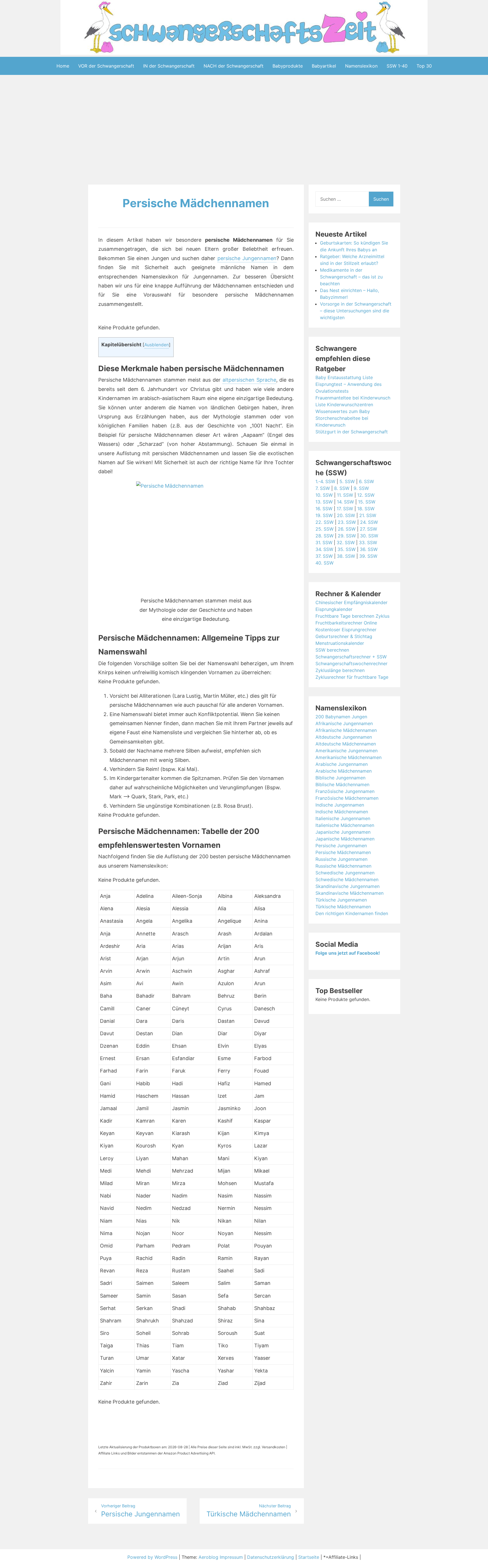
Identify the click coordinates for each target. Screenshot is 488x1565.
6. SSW (366, 481)
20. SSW (346, 515)
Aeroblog (208, 1557)
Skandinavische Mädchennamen (349, 893)
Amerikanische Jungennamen (346, 750)
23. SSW (347, 522)
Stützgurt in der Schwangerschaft (351, 432)
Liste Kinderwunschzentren (344, 404)
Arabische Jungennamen (341, 764)
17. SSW (345, 508)
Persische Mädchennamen (196, 203)
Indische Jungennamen (339, 805)
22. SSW (324, 522)
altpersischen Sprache (249, 380)
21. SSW (367, 515)
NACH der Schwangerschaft (233, 66)
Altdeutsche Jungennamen (343, 737)
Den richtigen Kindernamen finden (351, 913)
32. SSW (346, 542)
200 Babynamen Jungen (341, 716)
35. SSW (346, 549)
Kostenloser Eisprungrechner (345, 629)
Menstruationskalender (339, 643)
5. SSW (347, 481)
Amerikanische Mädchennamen (348, 757)
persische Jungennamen (246, 258)
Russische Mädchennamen (343, 866)
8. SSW (341, 488)
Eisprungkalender (333, 609)
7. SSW (322, 488)
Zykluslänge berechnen (340, 670)
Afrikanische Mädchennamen (346, 730)
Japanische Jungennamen (343, 832)
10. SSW (324, 495)
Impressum (231, 1557)
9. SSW (361, 488)
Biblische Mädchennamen (342, 784)
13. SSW (324, 502)
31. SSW (323, 542)
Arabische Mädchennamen (343, 771)
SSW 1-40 (397, 66)
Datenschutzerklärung (270, 1557)
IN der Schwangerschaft (169, 66)
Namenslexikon (361, 66)
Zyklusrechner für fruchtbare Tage (351, 677)
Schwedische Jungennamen (344, 873)
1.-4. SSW (325, 481)
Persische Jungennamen (341, 845)
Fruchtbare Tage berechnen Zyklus (352, 616)
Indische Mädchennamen (341, 811)
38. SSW (346, 556)
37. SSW (324, 556)
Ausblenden (156, 344)
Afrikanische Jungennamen (344, 723)
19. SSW (324, 515)
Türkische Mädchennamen (343, 906)
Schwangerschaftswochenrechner (351, 663)
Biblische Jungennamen (340, 778)
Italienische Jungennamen (342, 818)
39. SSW (368, 556)
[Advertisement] (244, 130)
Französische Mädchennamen (346, 798)
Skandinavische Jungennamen (347, 886)
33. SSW (368, 542)
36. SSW (369, 549)
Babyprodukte (288, 66)
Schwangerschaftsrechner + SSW (351, 657)
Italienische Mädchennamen (344, 825)
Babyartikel (324, 66)
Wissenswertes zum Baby (342, 411)
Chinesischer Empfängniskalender (351, 602)
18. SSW (365, 508)
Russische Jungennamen (341, 859)
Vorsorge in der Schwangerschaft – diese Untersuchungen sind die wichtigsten (355, 310)
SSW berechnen (332, 650)
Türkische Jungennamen (341, 900)
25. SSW (324, 529)
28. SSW (324, 536)
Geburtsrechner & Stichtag (343, 636)
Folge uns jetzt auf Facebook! (347, 953)
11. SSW (345, 495)
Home (62, 66)
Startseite (308, 1557)
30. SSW (369, 536)
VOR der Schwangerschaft (106, 66)
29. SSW (347, 536)
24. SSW (369, 522)
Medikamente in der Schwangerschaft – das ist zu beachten (351, 276)
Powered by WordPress (153, 1557)
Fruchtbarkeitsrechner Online (346, 623)
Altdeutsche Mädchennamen (345, 744)
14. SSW (345, 502)
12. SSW (365, 495)
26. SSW (347, 529)
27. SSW (368, 529)
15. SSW (366, 502)
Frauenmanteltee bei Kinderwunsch (352, 398)
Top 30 (424, 66)
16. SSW (323, 508)
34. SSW (324, 549)
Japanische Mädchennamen (344, 839)
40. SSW (324, 563)
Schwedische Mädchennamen (346, 879)
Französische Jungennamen (344, 791)
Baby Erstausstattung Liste (344, 377)
